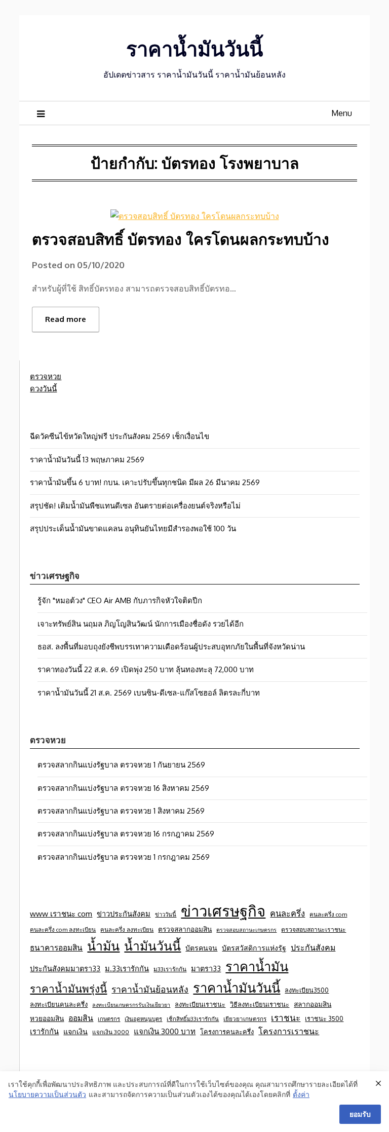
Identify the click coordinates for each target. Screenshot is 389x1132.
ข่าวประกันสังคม (123, 913)
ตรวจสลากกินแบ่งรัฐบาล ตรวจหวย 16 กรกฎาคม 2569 (125, 833)
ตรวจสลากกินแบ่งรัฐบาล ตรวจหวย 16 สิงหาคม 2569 (123, 788)
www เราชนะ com (61, 913)
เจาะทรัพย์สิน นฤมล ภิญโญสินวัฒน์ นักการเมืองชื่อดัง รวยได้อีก (140, 624)
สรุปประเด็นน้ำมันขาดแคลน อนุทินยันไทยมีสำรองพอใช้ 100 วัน (133, 528)
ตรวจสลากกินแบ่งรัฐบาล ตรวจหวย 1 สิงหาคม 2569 (121, 811)
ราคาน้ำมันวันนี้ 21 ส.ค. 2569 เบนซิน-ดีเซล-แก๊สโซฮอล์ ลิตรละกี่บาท (148, 693)
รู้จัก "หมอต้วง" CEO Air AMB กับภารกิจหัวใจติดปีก (119, 600)
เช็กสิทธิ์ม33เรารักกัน (193, 1019)
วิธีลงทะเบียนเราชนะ (259, 1004)
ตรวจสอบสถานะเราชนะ (313, 929)
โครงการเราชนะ (288, 1031)
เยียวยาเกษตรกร (244, 1019)
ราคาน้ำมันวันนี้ (194, 48)
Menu (341, 113)
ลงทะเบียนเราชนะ (200, 1004)
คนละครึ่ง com (328, 914)
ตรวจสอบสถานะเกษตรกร (246, 929)
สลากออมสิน (312, 1004)
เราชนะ (285, 1017)
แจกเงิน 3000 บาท (165, 1031)
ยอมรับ (360, 1114)
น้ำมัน (103, 945)
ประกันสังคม (313, 947)
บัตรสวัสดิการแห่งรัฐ (254, 947)
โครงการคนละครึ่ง (227, 1032)
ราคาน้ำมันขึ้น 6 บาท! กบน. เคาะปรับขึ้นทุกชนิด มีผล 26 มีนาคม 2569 (145, 482)
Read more (65, 319)
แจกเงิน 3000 (110, 1032)
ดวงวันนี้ (43, 388)
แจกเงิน (75, 1031)
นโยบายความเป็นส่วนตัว (47, 1094)
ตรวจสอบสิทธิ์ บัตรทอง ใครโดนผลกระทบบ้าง (180, 238)
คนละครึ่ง (287, 913)
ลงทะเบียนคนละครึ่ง (59, 1004)
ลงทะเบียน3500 (307, 990)
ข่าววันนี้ (165, 914)
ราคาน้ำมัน (256, 966)
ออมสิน (80, 1018)
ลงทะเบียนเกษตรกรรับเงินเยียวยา (131, 1004)
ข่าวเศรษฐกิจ (223, 910)
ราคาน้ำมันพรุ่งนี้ (68, 988)
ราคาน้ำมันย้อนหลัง (149, 989)
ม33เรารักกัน (169, 969)
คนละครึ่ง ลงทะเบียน (126, 929)
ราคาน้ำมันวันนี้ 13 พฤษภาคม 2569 (87, 459)
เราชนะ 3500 (324, 1018)
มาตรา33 (206, 968)
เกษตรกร (109, 1019)
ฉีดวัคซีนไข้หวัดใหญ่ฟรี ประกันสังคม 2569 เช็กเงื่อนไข (119, 436)
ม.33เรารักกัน (127, 968)
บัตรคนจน (201, 947)
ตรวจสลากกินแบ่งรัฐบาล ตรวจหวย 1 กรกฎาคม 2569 (123, 857)
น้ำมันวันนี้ (152, 946)
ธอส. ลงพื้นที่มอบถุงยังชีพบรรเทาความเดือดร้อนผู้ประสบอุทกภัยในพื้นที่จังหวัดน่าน (171, 646)
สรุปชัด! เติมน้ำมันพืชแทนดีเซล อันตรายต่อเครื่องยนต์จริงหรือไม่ (135, 505)
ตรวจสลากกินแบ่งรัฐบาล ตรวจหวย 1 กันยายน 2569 (121, 765)
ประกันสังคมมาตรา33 (65, 968)
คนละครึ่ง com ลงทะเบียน (63, 929)
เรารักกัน (44, 1031)
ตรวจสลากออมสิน (185, 929)
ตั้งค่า (301, 1094)
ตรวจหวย (45, 376)
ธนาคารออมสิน (56, 947)
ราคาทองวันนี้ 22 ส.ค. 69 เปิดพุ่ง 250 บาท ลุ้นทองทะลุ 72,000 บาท (145, 669)
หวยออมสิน (47, 1018)
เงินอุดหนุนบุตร (143, 1019)
